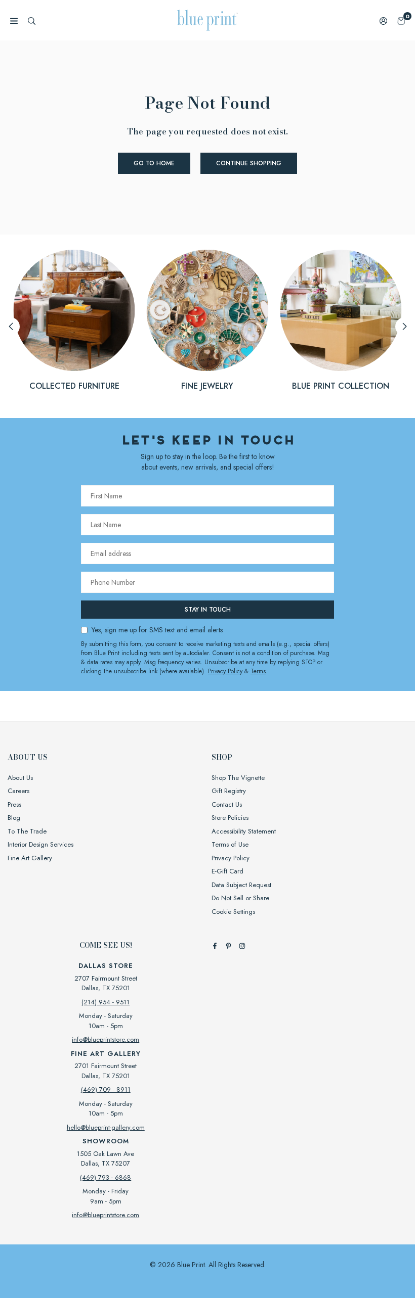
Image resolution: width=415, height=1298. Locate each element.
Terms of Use (230, 844)
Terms (258, 671)
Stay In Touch (208, 609)
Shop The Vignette (238, 777)
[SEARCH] (31, 20)
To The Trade (27, 831)
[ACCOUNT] (383, 20)
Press (14, 804)
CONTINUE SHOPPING (248, 163)
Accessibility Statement (244, 831)
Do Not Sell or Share (240, 898)
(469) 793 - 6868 (105, 1177)
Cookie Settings (233, 911)
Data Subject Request (241, 885)
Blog (14, 817)
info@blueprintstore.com (105, 1039)
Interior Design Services (40, 844)
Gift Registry (229, 791)
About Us (20, 777)
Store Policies (230, 817)
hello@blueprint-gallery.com (106, 1127)
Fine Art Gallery (30, 858)
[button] (401, 20)
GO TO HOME (154, 163)
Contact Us (227, 804)
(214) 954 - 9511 (105, 1002)
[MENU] (14, 20)
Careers (18, 791)
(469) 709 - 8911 (106, 1089)
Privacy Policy (225, 671)
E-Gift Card (227, 871)
